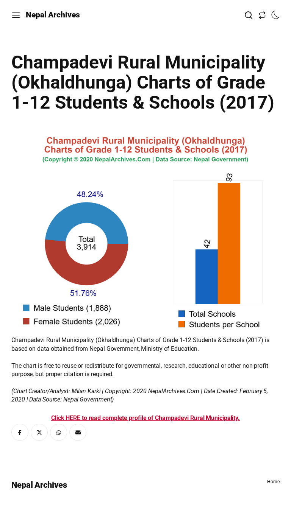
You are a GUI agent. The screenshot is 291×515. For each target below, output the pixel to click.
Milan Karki (86, 391)
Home (273, 481)
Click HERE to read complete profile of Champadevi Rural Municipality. (145, 418)
